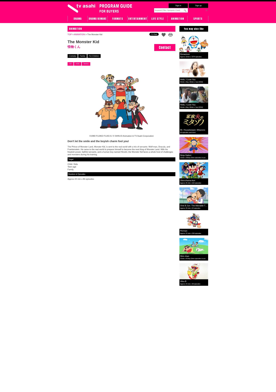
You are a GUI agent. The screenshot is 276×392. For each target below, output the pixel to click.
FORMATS (117, 19)
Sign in (178, 5)
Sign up (198, 5)
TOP (70, 34)
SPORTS (197, 19)
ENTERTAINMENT (137, 19)
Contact (165, 47)
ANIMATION (177, 19)
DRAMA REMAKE (98, 19)
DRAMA (78, 19)
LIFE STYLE (157, 19)
